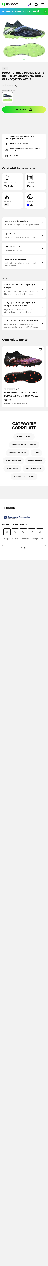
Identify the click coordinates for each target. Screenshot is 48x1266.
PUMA (36, 453)
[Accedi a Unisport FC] (30, 4)
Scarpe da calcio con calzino (24, 445)
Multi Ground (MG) (33, 469)
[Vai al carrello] (36, 4)
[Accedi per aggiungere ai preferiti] (40, 349)
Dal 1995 (14, 156)
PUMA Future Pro (13, 461)
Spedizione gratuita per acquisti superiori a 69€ (24, 137)
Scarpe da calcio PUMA (24, 476)
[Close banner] (45, 11)
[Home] (10, 4)
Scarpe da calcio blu (17, 453)
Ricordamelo (22, 110)
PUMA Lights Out (24, 437)
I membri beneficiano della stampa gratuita (25, 150)
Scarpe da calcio (35, 461)
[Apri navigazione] (42, 4)
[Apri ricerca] (24, 4)
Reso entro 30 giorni (19, 143)
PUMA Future (12, 469)
